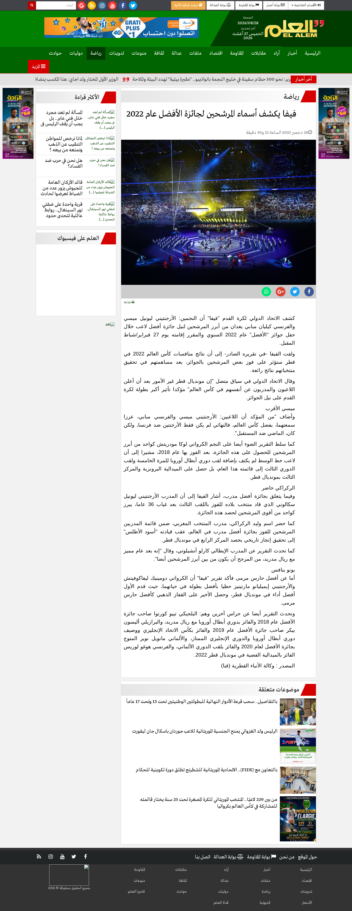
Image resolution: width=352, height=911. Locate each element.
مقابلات (258, 53)
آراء (277, 53)
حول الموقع (307, 857)
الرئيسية (312, 53)
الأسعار (307, 902)
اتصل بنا (202, 857)
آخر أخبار (303, 79)
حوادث (55, 53)
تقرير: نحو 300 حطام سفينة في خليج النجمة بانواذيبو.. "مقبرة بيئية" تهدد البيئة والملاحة (234, 79)
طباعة (127, 302)
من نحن (287, 857)
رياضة (96, 53)
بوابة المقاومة (247, 5)
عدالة (177, 53)
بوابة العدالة (218, 5)
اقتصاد (215, 53)
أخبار (292, 53)
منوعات (139, 53)
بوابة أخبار (273, 5)
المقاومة (237, 53)
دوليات (76, 53)
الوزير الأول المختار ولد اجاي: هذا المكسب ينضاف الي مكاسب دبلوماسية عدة (71, 79)
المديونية (264, 902)
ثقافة (159, 53)
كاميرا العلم (136, 891)
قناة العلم (221, 902)
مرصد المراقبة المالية (186, 5)
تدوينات (116, 53)
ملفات (195, 53)
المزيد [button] (36, 67)
